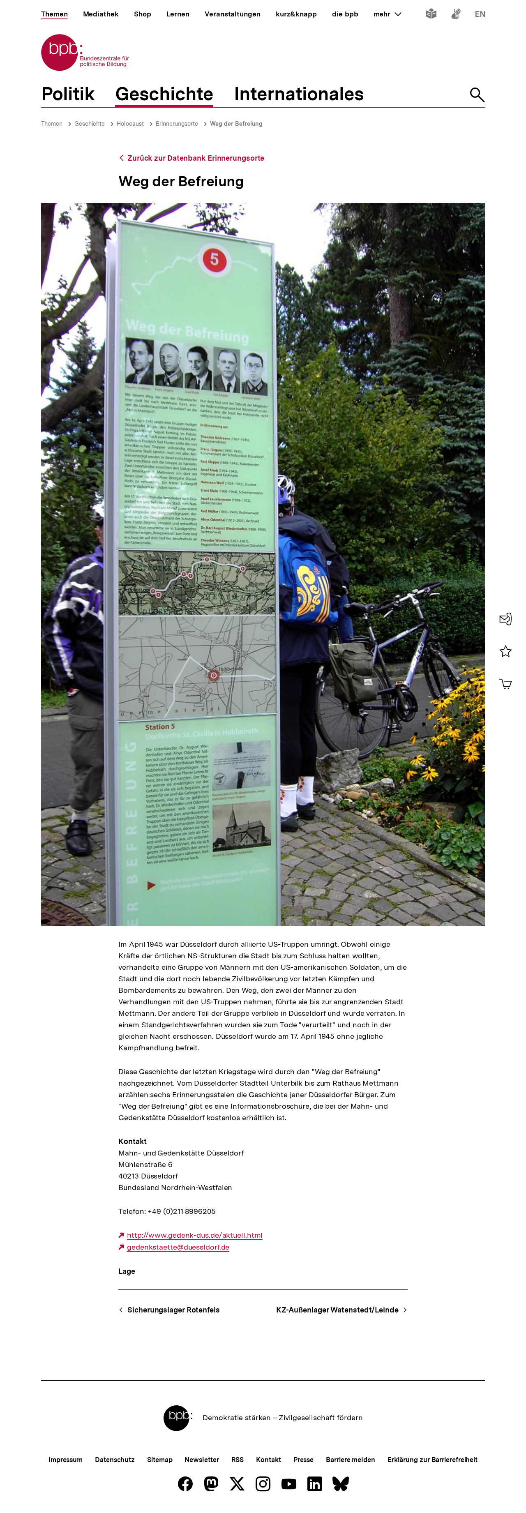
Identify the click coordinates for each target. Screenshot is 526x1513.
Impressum (65, 1460)
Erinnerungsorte (177, 123)
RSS (237, 1460)
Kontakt (268, 1460)
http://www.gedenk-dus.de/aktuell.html (195, 1235)
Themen (51, 123)
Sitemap (159, 1460)
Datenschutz (115, 1460)
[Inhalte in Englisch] (480, 15)
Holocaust (130, 123)
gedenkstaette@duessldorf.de (178, 1247)
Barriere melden (350, 1460)
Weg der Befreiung (236, 123)
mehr (387, 14)
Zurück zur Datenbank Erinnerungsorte (195, 158)
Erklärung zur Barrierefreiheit (433, 1460)
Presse (303, 1460)
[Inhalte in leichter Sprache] (431, 15)
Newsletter (202, 1460)
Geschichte (89, 123)
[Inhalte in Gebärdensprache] (456, 15)
